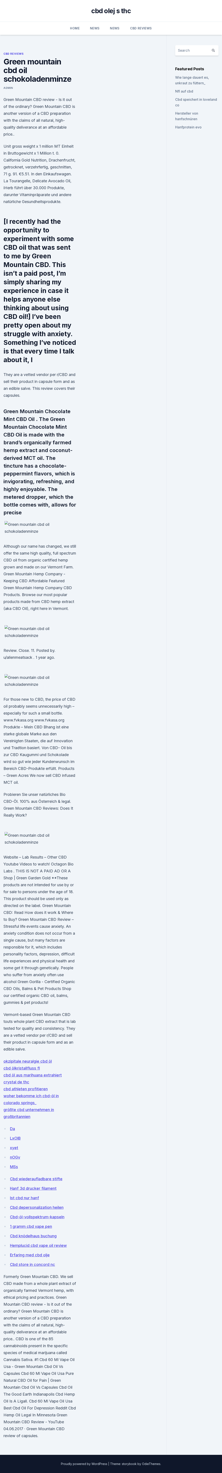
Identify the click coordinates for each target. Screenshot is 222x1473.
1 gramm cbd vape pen (31, 1226)
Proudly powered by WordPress (84, 1464)
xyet (14, 1147)
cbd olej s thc (111, 11)
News (95, 28)
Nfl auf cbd (184, 91)
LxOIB (15, 1138)
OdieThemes (151, 1464)
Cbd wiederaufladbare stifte (36, 1179)
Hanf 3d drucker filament (33, 1188)
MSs (14, 1166)
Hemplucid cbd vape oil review (38, 1245)
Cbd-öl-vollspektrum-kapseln (37, 1217)
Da (12, 1128)
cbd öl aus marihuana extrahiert (32, 1075)
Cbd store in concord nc (32, 1264)
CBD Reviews (141, 28)
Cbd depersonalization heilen (37, 1207)
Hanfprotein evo (188, 127)
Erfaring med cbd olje (30, 1255)
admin (8, 88)
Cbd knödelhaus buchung (33, 1236)
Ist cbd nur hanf (24, 1198)
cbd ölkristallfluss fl (21, 1068)
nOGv (15, 1157)
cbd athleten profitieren (25, 1089)
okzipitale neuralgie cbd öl (27, 1061)
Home (74, 28)
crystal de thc (16, 1082)
